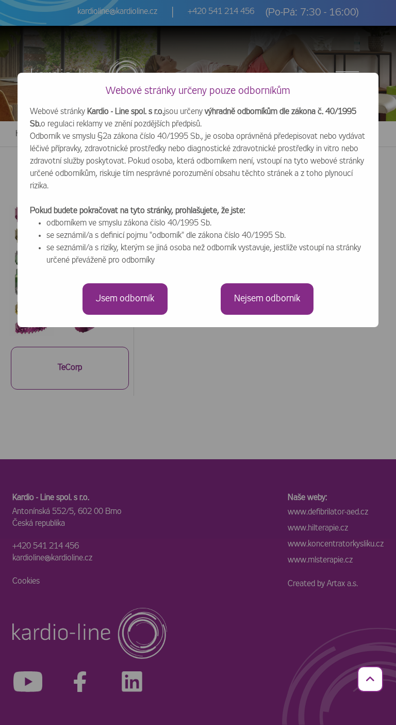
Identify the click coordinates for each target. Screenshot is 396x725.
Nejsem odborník (267, 299)
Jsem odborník (125, 299)
